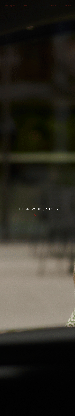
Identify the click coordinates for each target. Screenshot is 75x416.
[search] (58, 5)
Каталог (53, 5)
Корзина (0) (68, 5)
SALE (37, 215)
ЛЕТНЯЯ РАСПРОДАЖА (37, 209)
